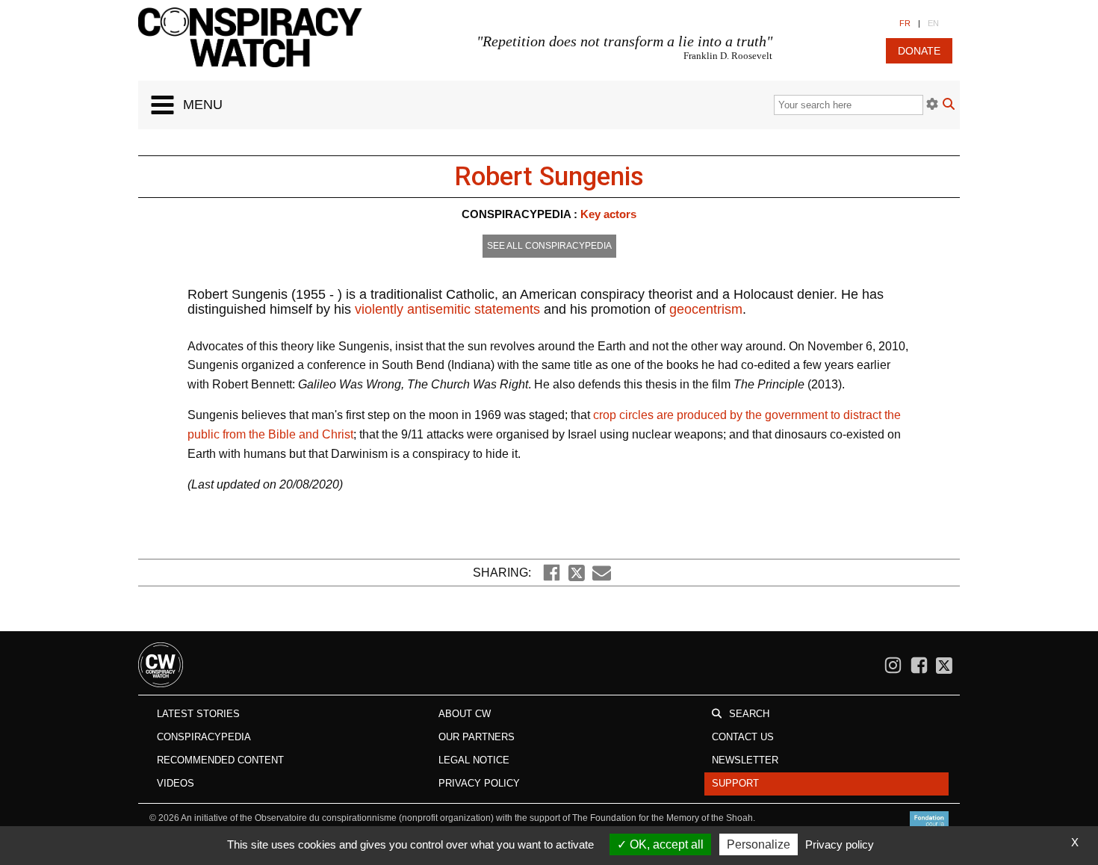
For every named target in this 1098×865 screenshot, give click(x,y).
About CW (464, 713)
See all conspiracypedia (549, 246)
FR (905, 23)
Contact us (743, 736)
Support (735, 783)
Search (749, 713)
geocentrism (705, 309)
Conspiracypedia (204, 736)
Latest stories (198, 713)
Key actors (608, 214)
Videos (175, 783)
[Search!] (948, 106)
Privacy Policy (479, 783)
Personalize (758, 844)
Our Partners (476, 736)
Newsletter (745, 760)
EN (933, 23)
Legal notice (473, 760)
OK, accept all (665, 844)
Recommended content (220, 760)
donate (919, 51)
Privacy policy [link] (839, 844)
